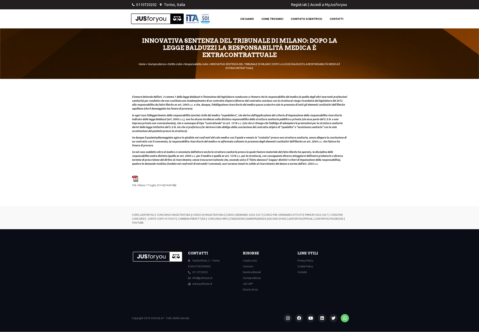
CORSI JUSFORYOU (143, 214)
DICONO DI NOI (277, 218)
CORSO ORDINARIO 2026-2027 (243, 214)
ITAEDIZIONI (236, 218)
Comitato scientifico (306, 18)
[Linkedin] (322, 318)
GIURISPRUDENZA (256, 218)
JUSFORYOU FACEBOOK (328, 218)
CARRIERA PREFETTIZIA (191, 218)
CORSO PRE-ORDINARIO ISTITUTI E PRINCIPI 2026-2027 (296, 214)
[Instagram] (288, 318)
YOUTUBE (138, 222)
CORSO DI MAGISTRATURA (208, 214)
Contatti (336, 18)
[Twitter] (333, 318)
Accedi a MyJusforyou (328, 4)
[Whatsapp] (345, 318)
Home (142, 64)
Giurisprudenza (157, 64)
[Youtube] (310, 318)
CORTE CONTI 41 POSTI (161, 218)
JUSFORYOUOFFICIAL (300, 218)
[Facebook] (299, 318)
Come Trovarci (272, 18)
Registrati (299, 4)
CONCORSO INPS (217, 218)
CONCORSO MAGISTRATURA (173, 214)
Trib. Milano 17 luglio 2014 (147, 185)
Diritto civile (175, 64)
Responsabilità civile (196, 64)
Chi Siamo (247, 18)
